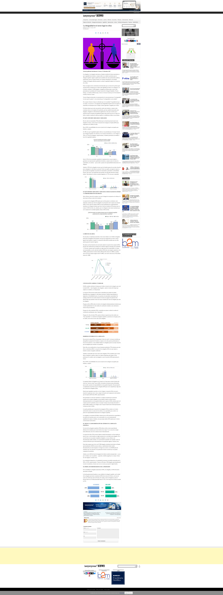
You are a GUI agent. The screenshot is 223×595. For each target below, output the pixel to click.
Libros (115, 22)
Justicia (105, 19)
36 (130, 58)
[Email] (108, 33)
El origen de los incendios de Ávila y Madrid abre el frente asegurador (134, 196)
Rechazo (130, 592)
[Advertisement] (111, 556)
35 (129, 58)
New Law (131, 19)
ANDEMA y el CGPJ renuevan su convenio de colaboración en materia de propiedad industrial (135, 168)
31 (133, 57)
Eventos (130, 22)
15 (133, 55)
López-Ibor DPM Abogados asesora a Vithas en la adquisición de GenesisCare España (134, 78)
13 (131, 55)
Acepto (126, 592)
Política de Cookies (99, 589)
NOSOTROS (135, 22)
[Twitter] (96, 33)
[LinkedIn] (101, 33)
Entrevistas (100, 19)
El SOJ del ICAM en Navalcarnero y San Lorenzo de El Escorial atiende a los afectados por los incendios (134, 112)
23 (133, 56)
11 (129, 55)
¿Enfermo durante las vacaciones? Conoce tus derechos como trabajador (134, 221)
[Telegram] (105, 33)
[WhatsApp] (103, 33)
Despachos (85, 19)
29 (131, 57)
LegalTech (105, 22)
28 (130, 57)
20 (130, 56)
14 (132, 55)
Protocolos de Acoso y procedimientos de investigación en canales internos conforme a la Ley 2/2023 (135, 184)
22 (132, 56)
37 (131, 58)
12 (130, 55)
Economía (114, 19)
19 (129, 56)
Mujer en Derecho (87, 22)
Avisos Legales (107, 589)
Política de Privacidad (91, 589)
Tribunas (119, 19)
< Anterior (85, 511)
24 (134, 56)
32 (134, 57)
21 (131, 56)
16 (134, 55)
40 (134, 58)
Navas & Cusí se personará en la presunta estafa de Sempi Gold (135, 89)
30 (132, 57)
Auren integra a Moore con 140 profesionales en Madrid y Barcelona (134, 134)
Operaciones (110, 22)
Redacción (86, 517)
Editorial (109, 19)
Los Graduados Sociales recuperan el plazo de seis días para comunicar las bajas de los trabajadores (134, 100)
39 (133, 58)
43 (129, 59)
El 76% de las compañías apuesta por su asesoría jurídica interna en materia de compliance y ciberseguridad (112, 513)
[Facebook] (98, 33)
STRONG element (136, 12)
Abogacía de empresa (97, 22)
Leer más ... (126, 72)
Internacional (125, 19)
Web (84, 536)
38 (132, 58)
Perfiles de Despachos (123, 22)
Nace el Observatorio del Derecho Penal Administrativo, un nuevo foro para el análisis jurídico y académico (134, 145)
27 (129, 57)
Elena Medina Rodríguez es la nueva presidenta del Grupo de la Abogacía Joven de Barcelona (135, 123)
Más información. (122, 592)
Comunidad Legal (93, 19)
